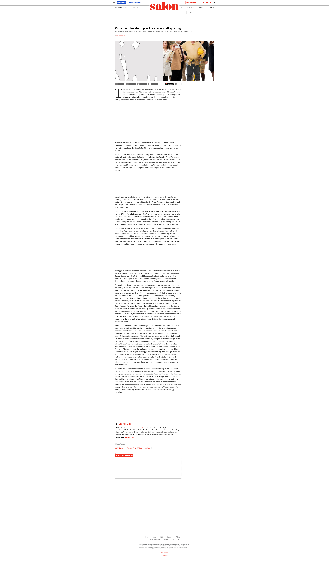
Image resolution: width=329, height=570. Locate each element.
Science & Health (187, 7)
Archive (166, 539)
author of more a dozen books (137, 428)
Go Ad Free (176, 539)
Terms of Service (155, 539)
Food (146, 7)
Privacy (178, 537)
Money (201, 7)
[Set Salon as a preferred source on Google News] (169, 84)
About (154, 537)
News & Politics (121, 7)
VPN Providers (164, 552)
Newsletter (191, 2)
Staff (161, 537)
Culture (136, 7)
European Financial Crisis (134, 448)
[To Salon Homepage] (164, 6)
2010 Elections (119, 448)
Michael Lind (120, 35)
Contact (169, 537)
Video (211, 7)
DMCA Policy (165, 555)
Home (146, 537)
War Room (147, 448)
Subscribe (121, 2)
